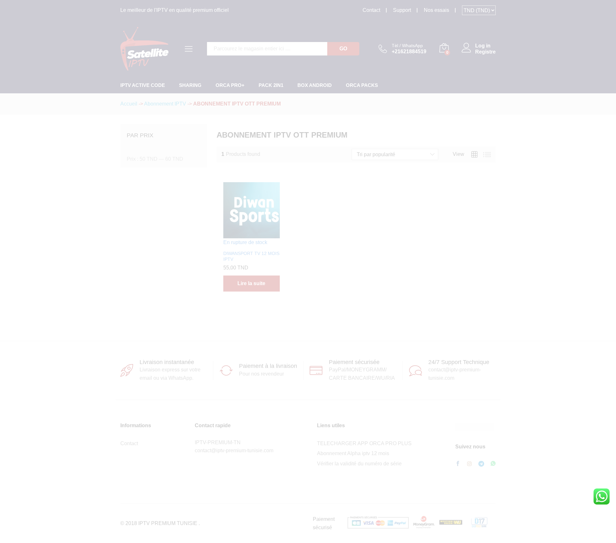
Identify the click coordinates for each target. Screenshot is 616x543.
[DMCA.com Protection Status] (474, 426)
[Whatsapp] (493, 464)
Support (402, 10)
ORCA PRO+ (230, 85)
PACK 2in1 (271, 85)
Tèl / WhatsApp (407, 45)
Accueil (128, 103)
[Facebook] (458, 464)
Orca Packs (362, 85)
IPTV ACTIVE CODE (142, 85)
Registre (485, 52)
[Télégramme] (481, 464)
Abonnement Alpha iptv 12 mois (353, 453)
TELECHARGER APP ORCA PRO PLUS (364, 443)
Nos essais (436, 10)
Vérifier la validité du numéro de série (359, 463)
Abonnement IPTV (165, 103)
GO (343, 48)
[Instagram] (469, 464)
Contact (371, 10)
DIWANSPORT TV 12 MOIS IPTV (251, 256)
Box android (314, 85)
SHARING (190, 85)
